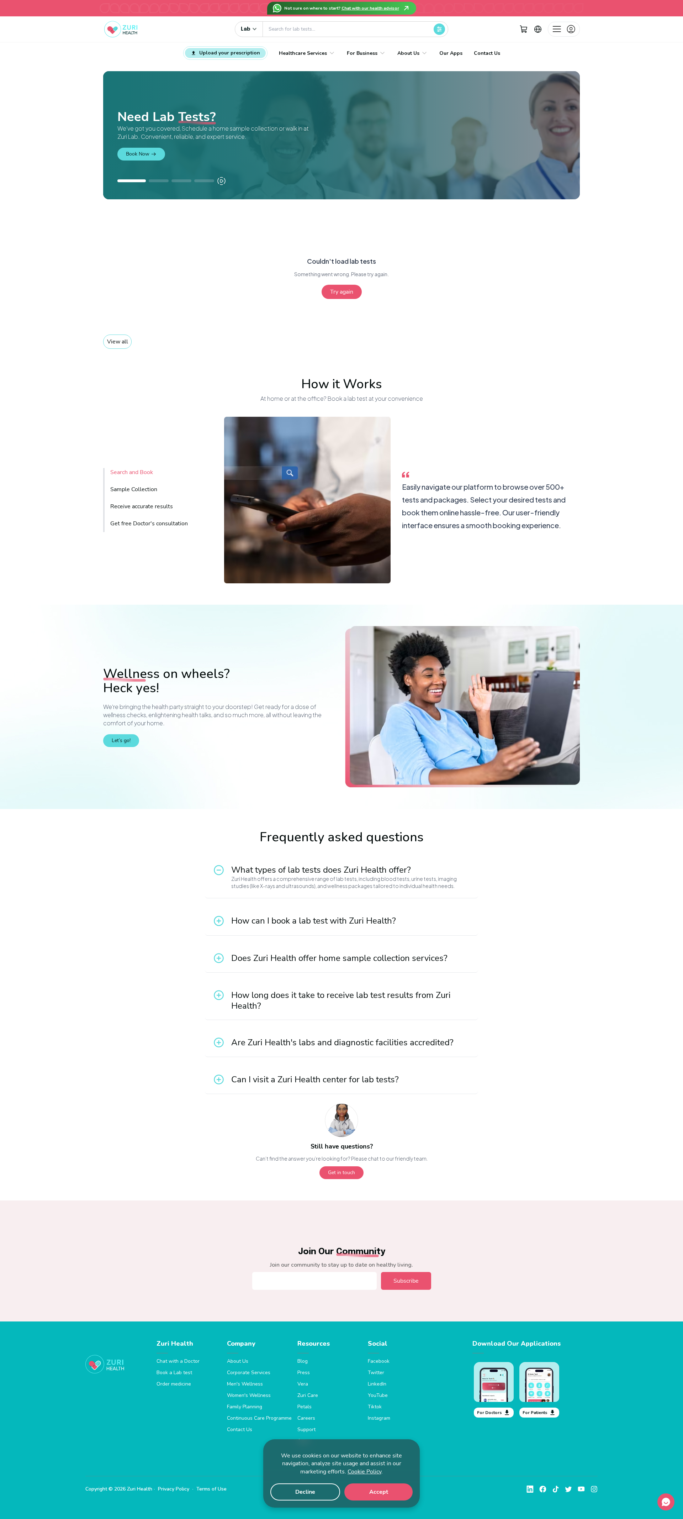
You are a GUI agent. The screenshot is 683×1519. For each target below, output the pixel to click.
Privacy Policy (173, 1489)
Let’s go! (121, 740)
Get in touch (341, 1172)
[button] (523, 29)
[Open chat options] (665, 1501)
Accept (378, 1492)
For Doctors (489, 1412)
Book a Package (143, 150)
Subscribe (406, 1281)
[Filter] (439, 29)
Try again (341, 292)
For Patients (535, 1412)
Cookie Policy (364, 1472)
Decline (305, 1492)
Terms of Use (211, 1489)
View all (117, 342)
